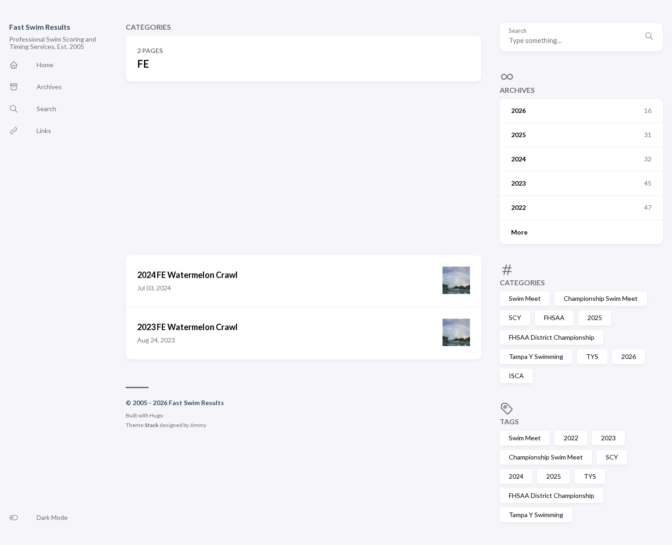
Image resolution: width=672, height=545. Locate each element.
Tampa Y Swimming (536, 356)
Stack (151, 425)
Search (518, 30)
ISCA (516, 375)
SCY (515, 317)
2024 (516, 476)
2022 (571, 438)
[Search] (649, 37)
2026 (628, 356)
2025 (594, 317)
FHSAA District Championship (551, 337)
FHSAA (554, 317)
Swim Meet (525, 298)
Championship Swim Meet (601, 298)
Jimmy (198, 425)
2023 (608, 438)
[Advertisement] (303, 168)
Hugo (156, 415)
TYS (592, 356)
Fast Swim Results (39, 26)
